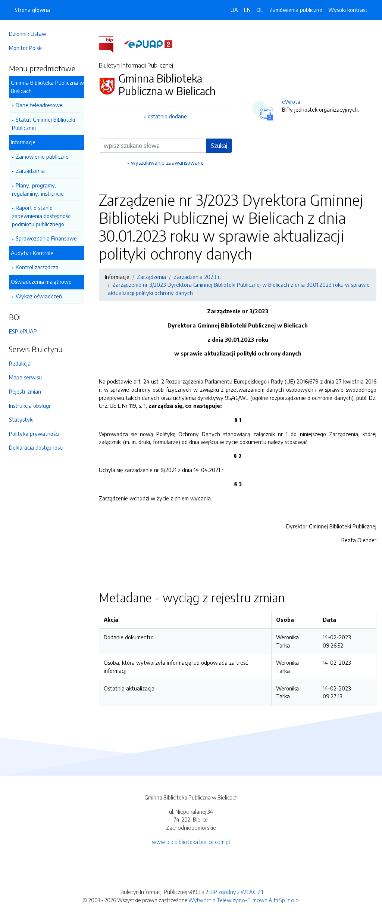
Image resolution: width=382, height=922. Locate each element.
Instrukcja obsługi (29, 405)
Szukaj (219, 145)
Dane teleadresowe (39, 105)
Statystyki (21, 419)
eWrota (291, 101)
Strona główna (32, 9)
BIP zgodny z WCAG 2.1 (236, 891)
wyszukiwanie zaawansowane (167, 162)
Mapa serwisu (25, 377)
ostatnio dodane (167, 116)
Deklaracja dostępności (36, 447)
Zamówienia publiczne (295, 9)
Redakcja (20, 363)
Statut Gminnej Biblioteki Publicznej (43, 123)
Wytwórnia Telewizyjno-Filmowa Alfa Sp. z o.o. (244, 900)
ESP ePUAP (23, 331)
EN (247, 9)
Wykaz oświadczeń (39, 296)
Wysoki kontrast (347, 9)
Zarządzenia (30, 170)
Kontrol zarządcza (37, 267)
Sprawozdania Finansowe (46, 238)
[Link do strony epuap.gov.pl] (148, 43)
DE (260, 9)
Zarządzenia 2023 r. (197, 276)
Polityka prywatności (34, 433)
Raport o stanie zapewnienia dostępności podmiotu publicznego (42, 215)
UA (234, 9)
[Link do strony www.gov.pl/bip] (110, 43)
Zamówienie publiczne (42, 156)
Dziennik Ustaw (27, 33)
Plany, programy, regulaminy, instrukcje (38, 189)
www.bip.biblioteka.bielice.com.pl (191, 841)
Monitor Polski (26, 47)
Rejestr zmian (25, 391)
